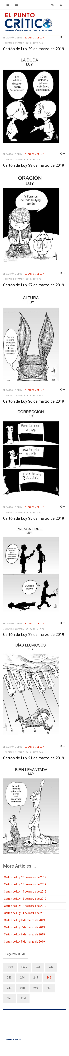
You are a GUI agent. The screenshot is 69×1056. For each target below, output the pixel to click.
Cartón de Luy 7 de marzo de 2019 (24, 927)
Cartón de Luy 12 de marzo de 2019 (25, 906)
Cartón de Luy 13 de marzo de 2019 (25, 899)
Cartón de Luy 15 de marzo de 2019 (25, 884)
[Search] (61, 4)
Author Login (13, 1039)
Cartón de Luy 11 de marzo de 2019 (25, 913)
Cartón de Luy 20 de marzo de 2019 (25, 877)
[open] (7, 4)
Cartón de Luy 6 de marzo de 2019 (24, 935)
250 (49, 988)
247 (9, 988)
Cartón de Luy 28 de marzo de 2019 (33, 165)
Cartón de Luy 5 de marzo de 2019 (24, 942)
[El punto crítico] (34, 22)
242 (51, 967)
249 (35, 988)
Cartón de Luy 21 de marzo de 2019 (33, 758)
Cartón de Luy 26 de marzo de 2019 (33, 401)
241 (38, 967)
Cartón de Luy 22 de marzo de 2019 (33, 634)
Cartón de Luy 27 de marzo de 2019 (33, 285)
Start (10, 967)
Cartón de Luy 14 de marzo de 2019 (25, 892)
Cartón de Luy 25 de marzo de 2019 (33, 518)
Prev (24, 967)
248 (22, 988)
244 (22, 978)
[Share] (52, 4)
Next (9, 998)
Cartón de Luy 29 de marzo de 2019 (33, 49)
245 (35, 978)
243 (9, 978)
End (23, 998)
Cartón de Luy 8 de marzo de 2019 (24, 920)
